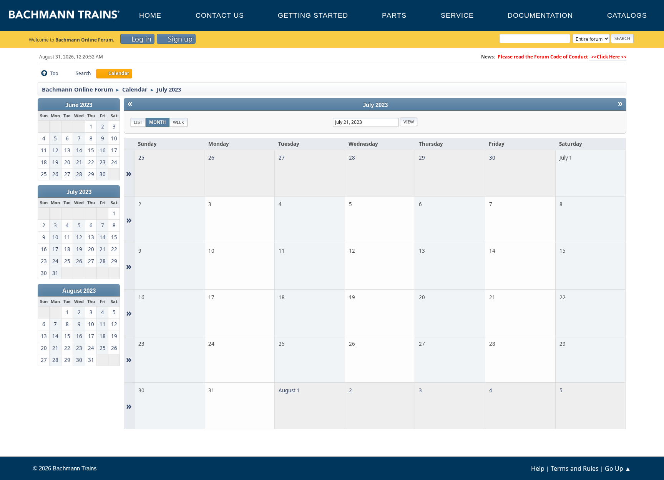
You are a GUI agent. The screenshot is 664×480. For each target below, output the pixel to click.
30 (492, 157)
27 (282, 157)
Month (157, 122)
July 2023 (78, 192)
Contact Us (220, 15)
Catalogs (627, 15)
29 (422, 157)
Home (150, 15)
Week (178, 122)
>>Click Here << (607, 56)
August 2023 (79, 291)
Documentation (540, 15)
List (138, 122)
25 (141, 157)
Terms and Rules (575, 468)
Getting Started (313, 15)
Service (457, 15)
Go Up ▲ (618, 468)
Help (537, 468)
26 (211, 157)
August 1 (289, 390)
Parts (394, 15)
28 (352, 157)
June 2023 (78, 105)
